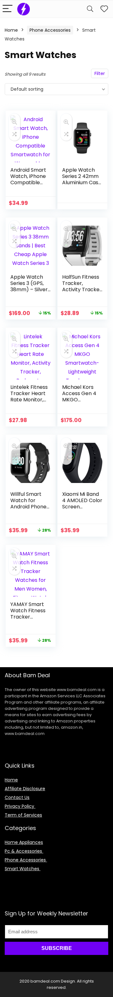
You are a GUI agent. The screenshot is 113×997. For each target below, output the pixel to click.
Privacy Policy (20, 806)
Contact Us (17, 797)
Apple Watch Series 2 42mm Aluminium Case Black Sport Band (81, 182)
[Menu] (7, 9)
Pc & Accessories (24, 851)
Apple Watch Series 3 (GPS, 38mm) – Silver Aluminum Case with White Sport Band (29, 292)
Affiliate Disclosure (25, 788)
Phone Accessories (50, 30)
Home (11, 30)
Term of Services (23, 815)
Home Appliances (24, 842)
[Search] (90, 9)
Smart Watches (22, 869)
